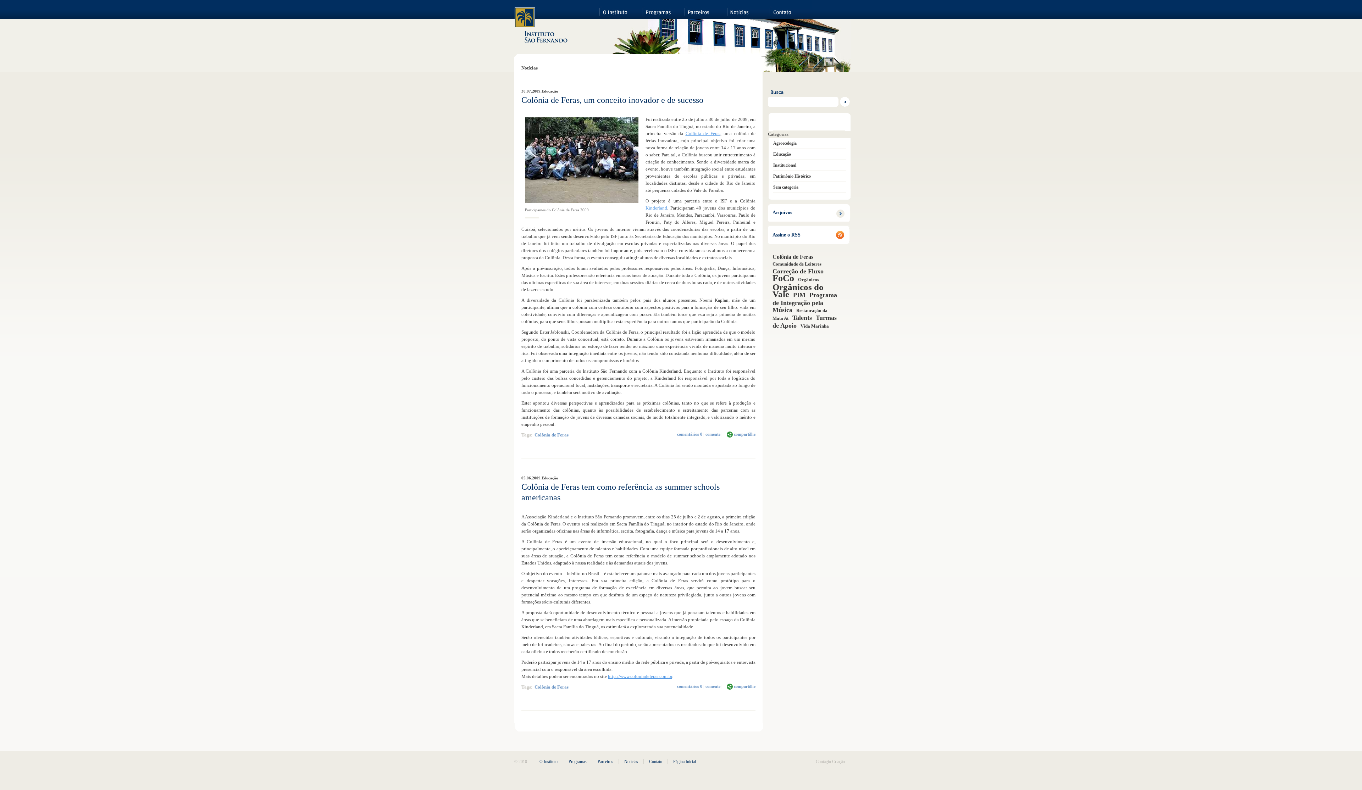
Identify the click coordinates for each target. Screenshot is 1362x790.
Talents (802, 317)
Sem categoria (785, 187)
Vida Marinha (815, 326)
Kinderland (656, 208)
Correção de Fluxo (798, 271)
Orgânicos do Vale (798, 290)
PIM (799, 295)
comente (712, 434)
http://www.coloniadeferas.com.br (640, 676)
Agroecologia (785, 143)
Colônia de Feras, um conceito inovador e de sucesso (612, 100)
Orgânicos (808, 279)
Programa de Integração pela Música (805, 302)
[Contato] (791, 9)
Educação (550, 91)
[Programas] (663, 9)
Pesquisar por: (809, 84)
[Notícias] (748, 9)
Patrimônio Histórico (792, 176)
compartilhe (744, 434)
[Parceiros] (706, 9)
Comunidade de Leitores (797, 264)
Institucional (784, 165)
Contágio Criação (830, 761)
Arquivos (782, 212)
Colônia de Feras (703, 133)
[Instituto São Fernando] (541, 25)
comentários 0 (689, 434)
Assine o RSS (787, 235)
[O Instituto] (620, 9)
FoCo (783, 278)
